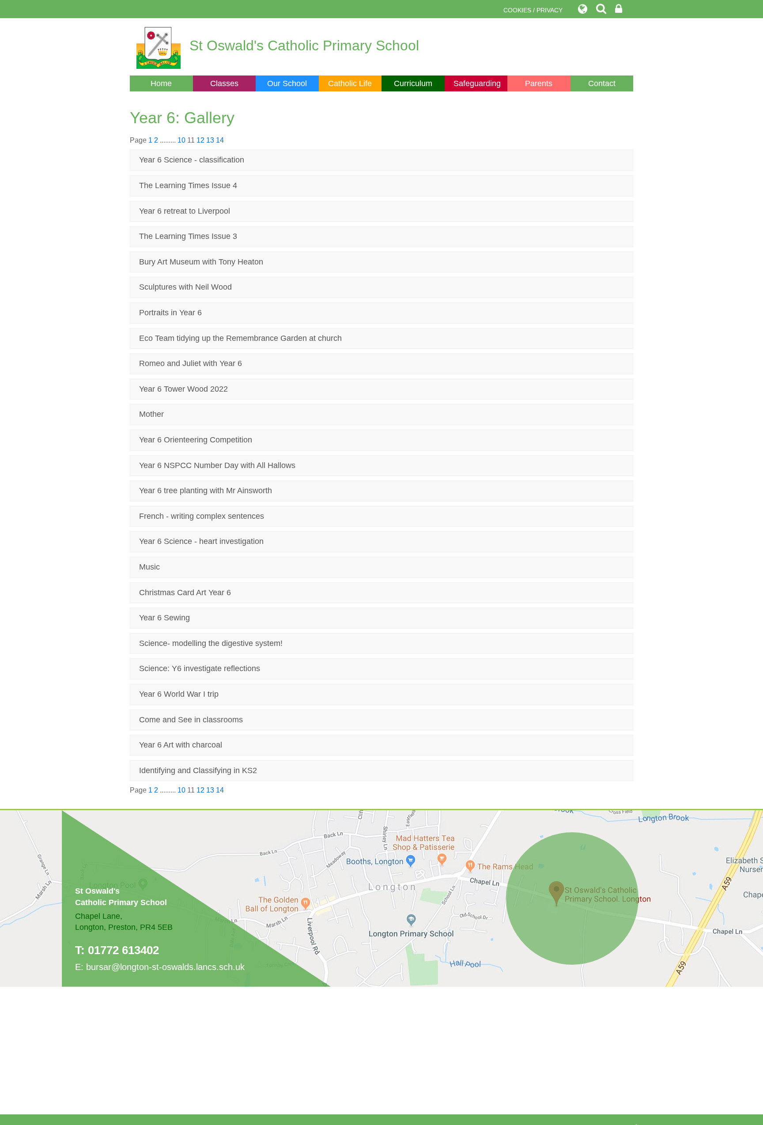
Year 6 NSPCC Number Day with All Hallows (217, 465)
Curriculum (413, 83)
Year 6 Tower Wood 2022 (183, 389)
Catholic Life (350, 83)
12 (200, 140)
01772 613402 (123, 950)
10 (181, 140)
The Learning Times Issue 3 (188, 236)
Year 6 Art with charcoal (180, 744)
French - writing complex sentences (201, 516)
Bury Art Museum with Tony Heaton (201, 261)
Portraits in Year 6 (170, 312)
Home (161, 83)
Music (149, 566)
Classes (224, 83)
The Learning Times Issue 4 (188, 185)
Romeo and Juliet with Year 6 (190, 363)
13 (210, 140)
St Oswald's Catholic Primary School (304, 45)
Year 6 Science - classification (191, 159)
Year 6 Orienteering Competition (195, 439)
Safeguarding (477, 83)
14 (220, 140)
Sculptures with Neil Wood (185, 287)
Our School (287, 83)
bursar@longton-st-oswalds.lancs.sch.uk (165, 967)
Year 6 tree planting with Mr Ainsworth (205, 490)
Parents (538, 83)
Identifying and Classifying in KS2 (198, 770)
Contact (602, 83)
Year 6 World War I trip (179, 694)
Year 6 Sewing (164, 617)
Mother (151, 414)
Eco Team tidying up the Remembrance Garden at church (240, 338)
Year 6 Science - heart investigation (201, 541)
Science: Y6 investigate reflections (199, 668)
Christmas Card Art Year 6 (185, 592)
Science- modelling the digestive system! (211, 643)
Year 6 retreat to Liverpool (184, 211)
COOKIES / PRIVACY (533, 10)
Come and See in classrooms (191, 719)
